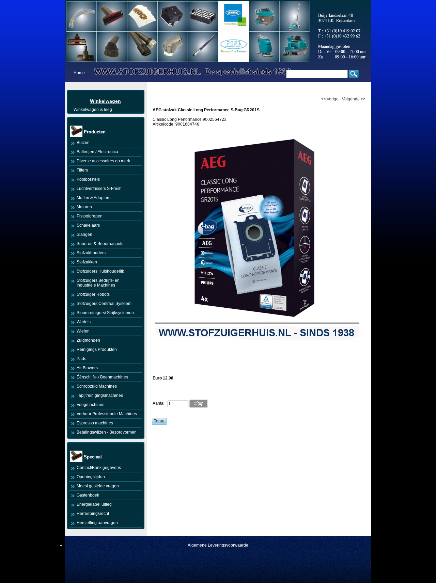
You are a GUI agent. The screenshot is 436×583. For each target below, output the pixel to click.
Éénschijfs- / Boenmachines (102, 377)
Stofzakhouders (91, 252)
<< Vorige (330, 99)
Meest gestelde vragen (98, 486)
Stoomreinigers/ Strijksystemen (105, 312)
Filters (82, 170)
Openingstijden (91, 476)
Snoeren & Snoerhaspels (100, 243)
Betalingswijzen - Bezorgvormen (107, 432)
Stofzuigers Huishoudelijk (100, 271)
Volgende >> (353, 99)
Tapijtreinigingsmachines (100, 395)
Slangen (84, 234)
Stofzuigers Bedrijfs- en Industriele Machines (98, 283)
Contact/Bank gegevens (99, 467)
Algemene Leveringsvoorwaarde (218, 545)
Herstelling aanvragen (97, 522)
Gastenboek (88, 495)
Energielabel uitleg (94, 504)
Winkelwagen (105, 101)
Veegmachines (90, 404)
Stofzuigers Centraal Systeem (104, 303)
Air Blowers (87, 368)
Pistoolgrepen (90, 216)
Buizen (83, 142)
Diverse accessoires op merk (103, 161)
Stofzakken (87, 262)
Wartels (84, 322)
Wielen (83, 331)
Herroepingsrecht (93, 513)
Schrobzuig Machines (97, 386)
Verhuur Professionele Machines (107, 413)
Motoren (84, 207)
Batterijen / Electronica (97, 151)
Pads (81, 358)
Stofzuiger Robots (93, 294)
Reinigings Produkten (97, 349)
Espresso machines (95, 423)
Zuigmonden (88, 340)
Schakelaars (88, 225)
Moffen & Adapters (93, 197)
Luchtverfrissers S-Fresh (99, 188)
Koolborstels (88, 179)
